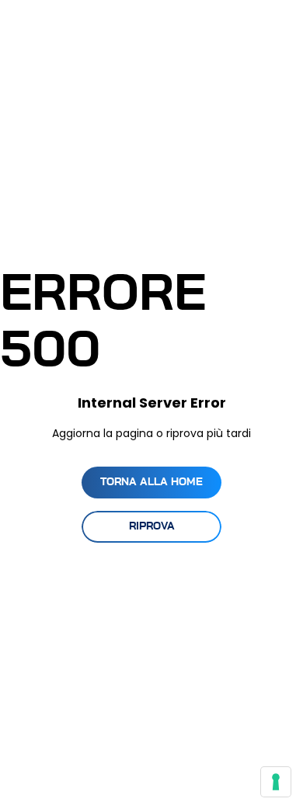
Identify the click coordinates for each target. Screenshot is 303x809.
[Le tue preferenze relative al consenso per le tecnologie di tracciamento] (276, 782)
